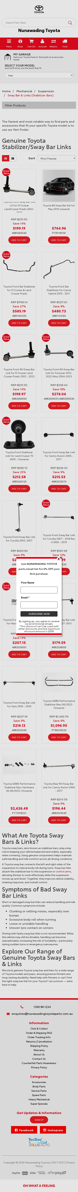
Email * (25, 597)
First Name (27, 582)
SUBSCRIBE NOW (39, 613)
